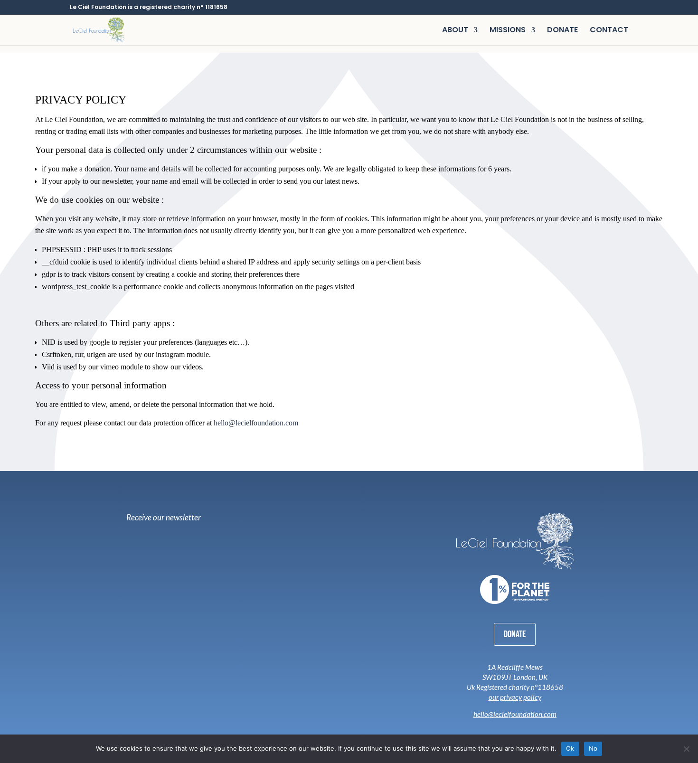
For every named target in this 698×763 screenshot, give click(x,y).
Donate (515, 634)
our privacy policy (515, 697)
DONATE (562, 31)
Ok (570, 748)
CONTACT (609, 31)
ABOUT (455, 31)
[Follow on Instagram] (491, 728)
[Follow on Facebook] (504, 728)
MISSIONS (508, 31)
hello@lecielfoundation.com (256, 423)
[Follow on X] (518, 728)
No (593, 748)
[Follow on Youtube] (532, 728)
